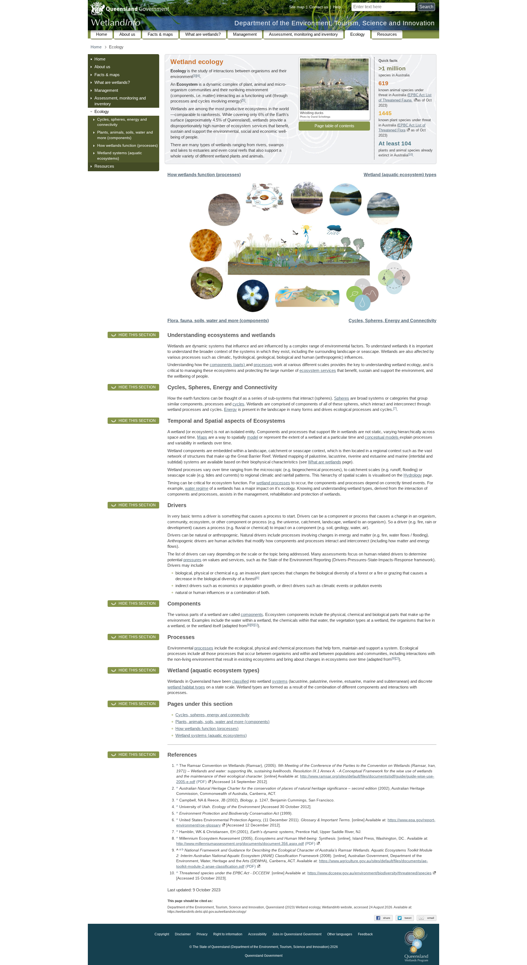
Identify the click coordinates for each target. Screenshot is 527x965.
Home (101, 34)
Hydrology (412, 475)
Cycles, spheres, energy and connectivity (122, 122)
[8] (249, 625)
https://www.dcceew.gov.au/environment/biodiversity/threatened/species (369, 873)
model (252, 437)
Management (245, 34)
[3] (194, 76)
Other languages (339, 934)
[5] (243, 100)
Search (426, 6)
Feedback (365, 934)
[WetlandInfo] (115, 23)
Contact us (318, 7)
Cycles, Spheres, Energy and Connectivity (392, 320)
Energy (230, 409)
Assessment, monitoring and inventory (303, 34)
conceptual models (382, 437)
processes (263, 365)
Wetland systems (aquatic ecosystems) (119, 156)
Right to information (227, 934)
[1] (256, 625)
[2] (397, 658)
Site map (296, 7)
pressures (192, 560)
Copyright (162, 934)
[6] (257, 578)
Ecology (357, 34)
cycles (238, 404)
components (252, 614)
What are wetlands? (203, 34)
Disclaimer (183, 934)
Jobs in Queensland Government (296, 934)
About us (127, 34)
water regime (196, 488)
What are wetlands (324, 462)
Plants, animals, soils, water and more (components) (125, 135)
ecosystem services (317, 370)
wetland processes (273, 483)
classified (240, 681)
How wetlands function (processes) (127, 145)
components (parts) (228, 365)
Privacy (202, 934)
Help (337, 7)
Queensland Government (263, 956)
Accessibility (257, 934)
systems (280, 681)
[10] (410, 154)
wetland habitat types (186, 687)
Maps (202, 437)
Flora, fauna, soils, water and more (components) (218, 320)
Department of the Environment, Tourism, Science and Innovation (334, 23)
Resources (387, 34)
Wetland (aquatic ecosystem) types (400, 174)
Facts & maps (160, 34)
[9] (252, 625)
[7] (395, 408)
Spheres (341, 398)
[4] (198, 76)
